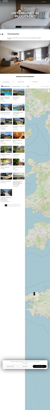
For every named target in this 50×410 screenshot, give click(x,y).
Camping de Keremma (16, 97)
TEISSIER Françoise (5, 154)
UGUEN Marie (16, 154)
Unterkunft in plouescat (44, 26)
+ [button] (48, 89)
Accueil (23, 26)
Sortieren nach (16, 86)
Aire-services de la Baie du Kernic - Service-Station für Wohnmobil (17, 182)
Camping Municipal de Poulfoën (18, 113)
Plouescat (36, 26)
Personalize (25, 366)
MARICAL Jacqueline (5, 181)
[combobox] (24, 82)
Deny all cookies (10, 366)
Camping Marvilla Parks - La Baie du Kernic (5, 98)
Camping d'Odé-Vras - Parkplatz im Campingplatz (6, 199)
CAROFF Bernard (4, 167)
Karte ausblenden (46, 86)
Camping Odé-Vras (5, 112)
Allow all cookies (39, 366)
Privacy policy (25, 363)
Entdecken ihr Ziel (29, 26)
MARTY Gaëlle (4, 126)
